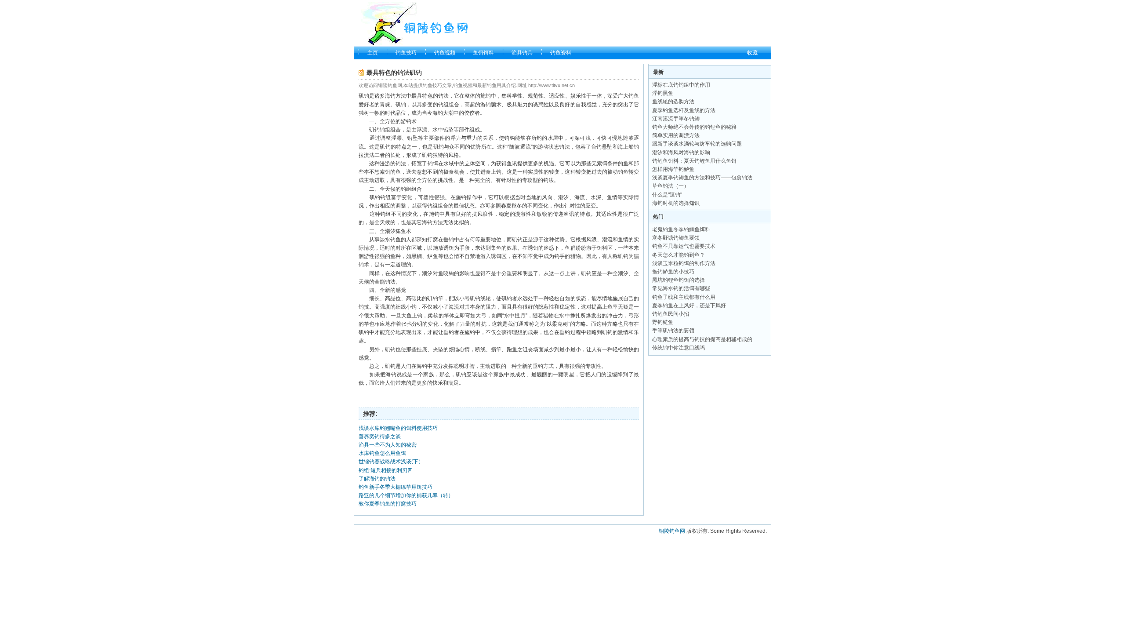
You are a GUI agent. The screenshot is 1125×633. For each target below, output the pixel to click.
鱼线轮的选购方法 (673, 101)
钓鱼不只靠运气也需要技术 (683, 246)
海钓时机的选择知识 (676, 203)
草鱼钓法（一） (670, 186)
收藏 (752, 53)
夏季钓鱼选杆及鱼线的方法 (683, 110)
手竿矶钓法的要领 (673, 330)
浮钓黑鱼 (662, 93)
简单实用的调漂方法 (676, 135)
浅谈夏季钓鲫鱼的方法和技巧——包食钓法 (702, 178)
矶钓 (364, 96)
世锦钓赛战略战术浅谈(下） (391, 461)
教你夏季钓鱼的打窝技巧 (388, 504)
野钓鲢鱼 (662, 322)
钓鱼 (633, 96)
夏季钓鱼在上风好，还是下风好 (689, 305)
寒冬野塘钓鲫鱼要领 (676, 238)
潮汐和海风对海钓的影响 (681, 152)
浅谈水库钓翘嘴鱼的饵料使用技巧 (398, 428)
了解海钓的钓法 (377, 479)
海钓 (390, 96)
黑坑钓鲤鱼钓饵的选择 (678, 280)
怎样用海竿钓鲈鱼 (673, 169)
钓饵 (433, 163)
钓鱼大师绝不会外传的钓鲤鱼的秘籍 (694, 127)
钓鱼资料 (560, 53)
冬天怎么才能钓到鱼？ (678, 255)
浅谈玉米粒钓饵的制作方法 (683, 263)
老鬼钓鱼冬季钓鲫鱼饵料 (681, 229)
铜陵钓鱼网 (672, 531)
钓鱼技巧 (406, 53)
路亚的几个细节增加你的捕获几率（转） (406, 495)
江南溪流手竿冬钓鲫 (676, 119)
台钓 (596, 147)
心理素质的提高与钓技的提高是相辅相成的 (702, 339)
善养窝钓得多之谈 (380, 436)
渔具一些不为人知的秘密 (388, 445)
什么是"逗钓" (667, 195)
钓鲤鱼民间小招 (670, 314)
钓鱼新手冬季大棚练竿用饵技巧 (395, 487)
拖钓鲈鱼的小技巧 (673, 272)
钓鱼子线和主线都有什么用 (683, 297)
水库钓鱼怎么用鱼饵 (382, 453)
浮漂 (422, 130)
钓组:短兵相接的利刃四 (386, 470)
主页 (372, 53)
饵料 (602, 248)
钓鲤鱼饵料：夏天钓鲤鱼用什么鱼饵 (694, 161)
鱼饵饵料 (483, 53)
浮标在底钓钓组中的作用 (681, 85)
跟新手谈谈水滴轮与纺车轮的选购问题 (697, 144)
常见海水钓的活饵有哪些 (681, 288)
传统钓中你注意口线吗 (678, 348)
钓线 (480, 298)
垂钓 (448, 239)
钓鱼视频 (444, 53)
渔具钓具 (522, 53)
